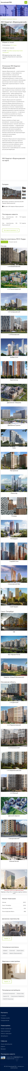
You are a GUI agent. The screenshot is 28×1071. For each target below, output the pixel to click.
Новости (3, 1046)
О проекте (3, 1015)
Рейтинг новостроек (6, 1033)
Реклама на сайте (5, 1018)
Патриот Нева (20, 993)
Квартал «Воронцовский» (16, 953)
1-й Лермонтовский (14, 725)
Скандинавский (14, 838)
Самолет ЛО (6, 996)
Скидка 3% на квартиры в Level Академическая (14, 1057)
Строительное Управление (17, 996)
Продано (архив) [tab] (13, 242)
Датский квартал (14, 816)
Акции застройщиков (6, 1044)
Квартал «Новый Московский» (14, 677)
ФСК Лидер (13, 45)
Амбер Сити (14, 357)
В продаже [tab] (4, 242)
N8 (14, 632)
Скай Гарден (14, 607)
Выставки (3, 1049)
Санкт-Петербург (6, 905)
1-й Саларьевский (14, 312)
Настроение (14, 471)
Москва (4, 902)
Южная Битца (14, 861)
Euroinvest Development (9, 993)
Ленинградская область (8, 911)
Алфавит (5, 950)
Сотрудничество (5, 1020)
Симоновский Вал (14, 584)
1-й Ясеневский (14, 334)
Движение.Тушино (14, 425)
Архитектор (14, 380)
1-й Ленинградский (14, 289)
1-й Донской (14, 702)
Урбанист (5, 953)
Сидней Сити (14, 561)
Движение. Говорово (14, 403)
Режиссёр (14, 493)
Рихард (14, 516)
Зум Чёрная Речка (14, 654)
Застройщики (4, 1036)
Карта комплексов (5, 1031)
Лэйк (14, 448)
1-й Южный (14, 793)
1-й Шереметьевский (14, 770)
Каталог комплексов (6, 1028)
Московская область (7, 908)
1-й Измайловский (14, 266)
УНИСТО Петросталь (8, 999)
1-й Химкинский (14, 748)
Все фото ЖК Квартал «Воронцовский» (13, 206)
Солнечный (12, 950)
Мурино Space (20, 950)
